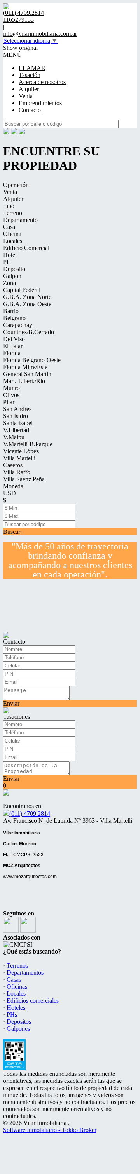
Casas (14, 979)
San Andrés (17, 409)
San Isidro (15, 416)
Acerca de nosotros (42, 82)
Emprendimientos (40, 103)
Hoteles (16, 1007)
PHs (12, 1014)
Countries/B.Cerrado (28, 332)
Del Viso (14, 339)
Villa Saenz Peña (24, 479)
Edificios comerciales (33, 1000)
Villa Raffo (16, 472)
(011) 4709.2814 (29, 813)
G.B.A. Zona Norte (27, 297)
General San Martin (27, 374)
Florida (12, 353)
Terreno (12, 212)
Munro (11, 388)
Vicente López (21, 451)
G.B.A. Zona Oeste (27, 304)
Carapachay (17, 325)
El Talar (13, 346)
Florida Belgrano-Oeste (32, 360)
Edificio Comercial (26, 248)
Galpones (18, 1028)
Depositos (19, 1021)
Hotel (10, 255)
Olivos (11, 395)
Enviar (11, 703)
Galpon (12, 276)
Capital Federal (21, 290)
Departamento (20, 219)
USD (9, 493)
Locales (12, 241)
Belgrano (14, 318)
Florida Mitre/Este (25, 367)
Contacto (30, 110)
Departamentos (25, 972)
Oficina (12, 234)
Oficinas (17, 986)
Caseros (13, 465)
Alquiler (29, 89)
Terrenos (17, 965)
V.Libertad (16, 430)
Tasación (29, 75)
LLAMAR (32, 68)
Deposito (14, 269)
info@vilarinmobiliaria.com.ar (40, 33)
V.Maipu (13, 437)
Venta (26, 96)
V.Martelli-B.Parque (27, 444)
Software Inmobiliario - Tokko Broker (49, 1129)
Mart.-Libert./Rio (24, 381)
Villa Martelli (19, 458)
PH (7, 262)
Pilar (8, 402)
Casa (9, 227)
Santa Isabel (18, 423)
